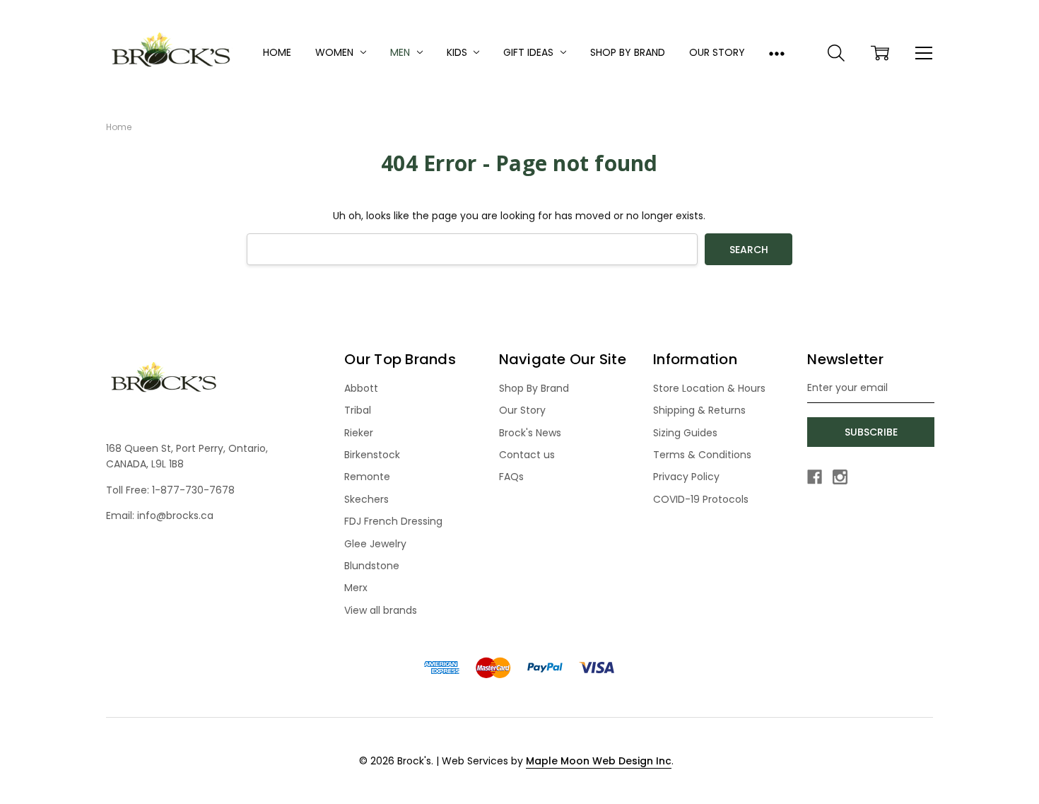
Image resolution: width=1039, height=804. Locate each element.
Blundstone (371, 566)
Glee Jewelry (375, 544)
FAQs (511, 477)
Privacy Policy (686, 477)
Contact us (527, 455)
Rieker (358, 433)
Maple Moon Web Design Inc (598, 761)
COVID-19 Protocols (701, 499)
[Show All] (777, 53)
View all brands (380, 610)
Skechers (366, 499)
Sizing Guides (685, 433)
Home (277, 52)
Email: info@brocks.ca (159, 515)
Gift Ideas (529, 52)
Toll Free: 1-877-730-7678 (170, 490)
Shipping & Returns (699, 410)
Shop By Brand (627, 52)
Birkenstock (372, 455)
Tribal (357, 410)
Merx (356, 588)
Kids (458, 52)
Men (401, 52)
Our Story (717, 52)
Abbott (361, 388)
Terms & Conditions (702, 455)
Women (335, 52)
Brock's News (530, 433)
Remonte (367, 477)
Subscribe (871, 432)
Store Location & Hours (709, 388)
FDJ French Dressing (393, 521)
